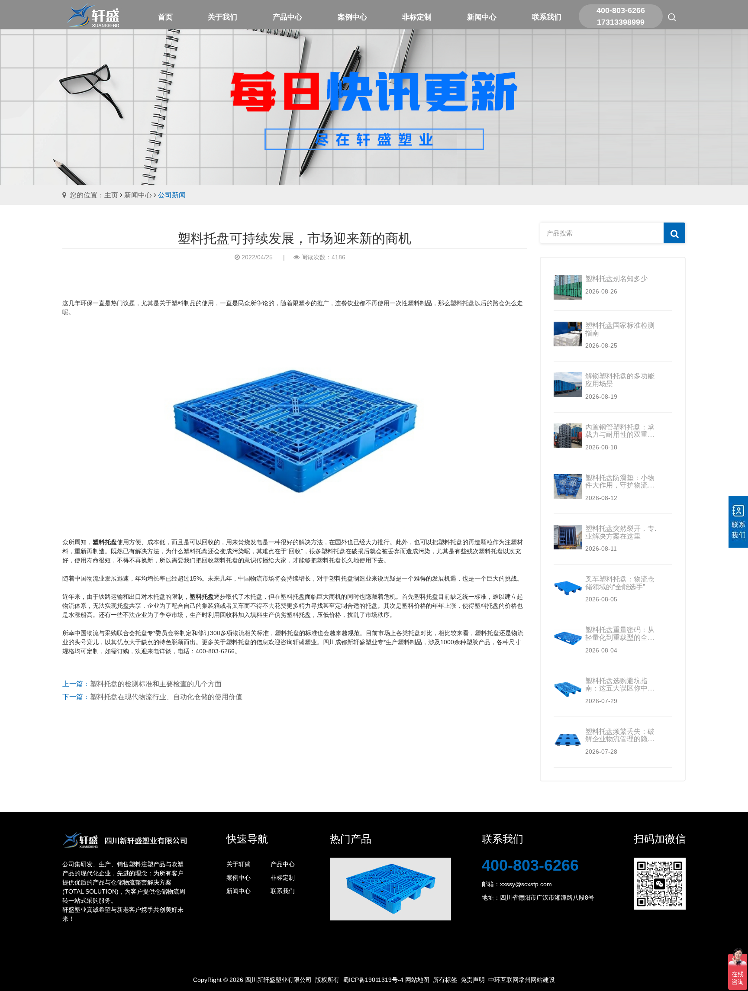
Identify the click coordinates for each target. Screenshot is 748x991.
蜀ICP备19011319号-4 (373, 979)
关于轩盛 (238, 864)
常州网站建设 (537, 979)
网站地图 (417, 979)
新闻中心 (138, 195)
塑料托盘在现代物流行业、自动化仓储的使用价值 (166, 696)
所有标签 (445, 979)
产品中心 (283, 864)
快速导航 (247, 839)
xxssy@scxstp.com (526, 884)
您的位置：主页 (94, 195)
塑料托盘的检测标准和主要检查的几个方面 (156, 684)
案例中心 (238, 877)
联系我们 (283, 891)
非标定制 (283, 877)
